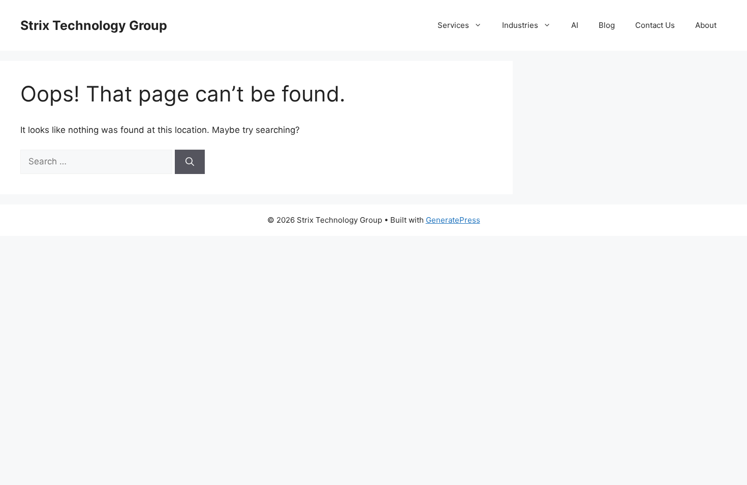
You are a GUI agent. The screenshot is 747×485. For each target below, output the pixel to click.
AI (574, 25)
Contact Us (655, 25)
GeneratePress (453, 220)
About (706, 25)
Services (453, 25)
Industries (520, 25)
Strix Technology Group (93, 25)
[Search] (190, 162)
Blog (607, 25)
